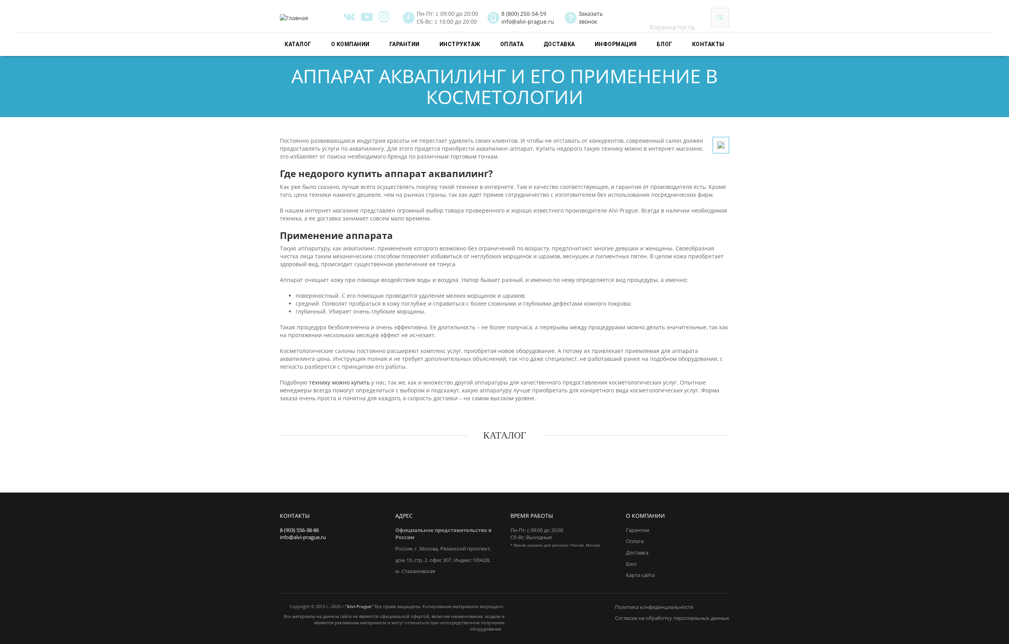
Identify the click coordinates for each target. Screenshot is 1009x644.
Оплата (512, 44)
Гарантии (404, 44)
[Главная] (308, 18)
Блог (664, 44)
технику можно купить (339, 382)
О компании (350, 44)
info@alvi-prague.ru (527, 21)
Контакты (708, 44)
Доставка (559, 44)
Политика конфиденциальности (654, 606)
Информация (616, 44)
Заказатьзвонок (591, 17)
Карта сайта (640, 575)
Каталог (298, 44)
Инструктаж (459, 44)
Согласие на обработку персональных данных (672, 618)
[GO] (720, 17)
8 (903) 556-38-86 (299, 530)
